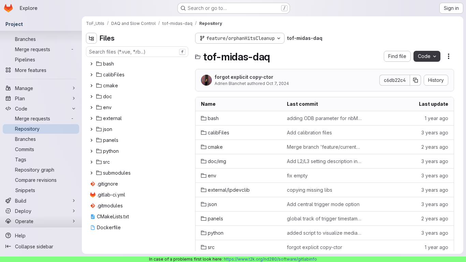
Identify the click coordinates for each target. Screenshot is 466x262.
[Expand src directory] (91, 162)
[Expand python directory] (91, 151)
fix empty (297, 175)
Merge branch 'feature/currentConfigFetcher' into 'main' (324, 147)
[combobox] (137, 51)
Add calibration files (309, 132)
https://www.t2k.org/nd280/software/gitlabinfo (270, 259)
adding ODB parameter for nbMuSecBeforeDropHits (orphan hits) (324, 118)
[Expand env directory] (91, 107)
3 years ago (434, 132)
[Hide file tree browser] (91, 38)
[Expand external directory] (91, 118)
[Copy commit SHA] (415, 80)
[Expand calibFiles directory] (91, 75)
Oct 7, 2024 (277, 83)
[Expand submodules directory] (91, 173)
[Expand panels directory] (91, 140)
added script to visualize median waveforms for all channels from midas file (324, 233)
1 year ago (436, 118)
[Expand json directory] (91, 129)
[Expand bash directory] (91, 64)
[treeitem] (137, 63)
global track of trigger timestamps (324, 218)
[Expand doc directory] (91, 96)
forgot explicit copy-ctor (244, 77)
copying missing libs (309, 190)
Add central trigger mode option (323, 204)
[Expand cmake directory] (91, 86)
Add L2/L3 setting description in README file (324, 161)
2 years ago (434, 147)
